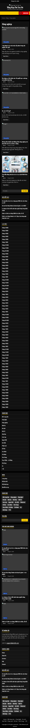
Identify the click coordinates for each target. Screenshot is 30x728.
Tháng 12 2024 (5, 280)
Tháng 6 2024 (5, 297)
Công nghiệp (6, 42)
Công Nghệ (4, 419)
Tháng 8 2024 (5, 291)
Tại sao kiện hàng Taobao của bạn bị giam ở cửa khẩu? (14, 205)
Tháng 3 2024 (5, 306)
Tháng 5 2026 (5, 230)
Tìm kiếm (4, 516)
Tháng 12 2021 (5, 378)
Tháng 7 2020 (5, 390)
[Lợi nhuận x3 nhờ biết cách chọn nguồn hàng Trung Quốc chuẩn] (15, 586)
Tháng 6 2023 (5, 332)
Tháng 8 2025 (5, 256)
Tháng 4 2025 (5, 268)
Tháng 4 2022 (5, 366)
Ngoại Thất (4, 440)
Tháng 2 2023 (5, 343)
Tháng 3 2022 (5, 369)
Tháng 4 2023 (5, 337)
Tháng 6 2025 (5, 262)
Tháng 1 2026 (5, 242)
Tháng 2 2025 (5, 274)
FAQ (3, 661)
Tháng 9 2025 (5, 254)
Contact (4, 664)
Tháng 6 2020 (5, 392)
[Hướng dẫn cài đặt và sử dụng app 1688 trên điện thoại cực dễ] (15, 537)
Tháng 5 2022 (5, 364)
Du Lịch (3, 428)
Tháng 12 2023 (5, 314)
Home (3, 652)
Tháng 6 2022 (5, 361)
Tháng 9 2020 (5, 384)
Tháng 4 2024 (5, 303)
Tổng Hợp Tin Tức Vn (15, 7)
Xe (2, 466)
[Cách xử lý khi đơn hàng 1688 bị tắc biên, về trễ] (15, 611)
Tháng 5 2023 (5, 335)
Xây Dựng (4, 463)
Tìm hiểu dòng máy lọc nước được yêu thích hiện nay (15, 164)
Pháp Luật (4, 446)
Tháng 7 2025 (5, 259)
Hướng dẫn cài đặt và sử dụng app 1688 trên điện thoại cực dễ (15, 549)
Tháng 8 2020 (5, 387)
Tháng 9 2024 (5, 288)
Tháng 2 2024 (5, 309)
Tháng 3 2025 (5, 271)
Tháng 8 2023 (5, 326)
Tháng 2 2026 (5, 239)
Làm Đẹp (4, 437)
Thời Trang (4, 457)
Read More (6, 56)
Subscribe (25, 13)
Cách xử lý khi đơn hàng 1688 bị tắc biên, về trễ (13, 213)
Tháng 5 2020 (5, 395)
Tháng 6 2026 (5, 228)
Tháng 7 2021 (5, 381)
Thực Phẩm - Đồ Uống (8, 507)
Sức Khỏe (4, 451)
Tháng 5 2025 (5, 265)
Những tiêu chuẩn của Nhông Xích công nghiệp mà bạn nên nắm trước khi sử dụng (15, 131)
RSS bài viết (5, 481)
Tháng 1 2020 (5, 407)
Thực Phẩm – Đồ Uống (7, 460)
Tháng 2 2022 (5, 372)
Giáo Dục (4, 434)
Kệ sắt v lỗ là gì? (15, 100)
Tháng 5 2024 (5, 300)
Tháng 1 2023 (5, 346)
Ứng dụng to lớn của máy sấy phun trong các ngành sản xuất (15, 35)
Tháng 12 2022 (5, 349)
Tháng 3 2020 (5, 401)
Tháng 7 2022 (5, 358)
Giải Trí (3, 431)
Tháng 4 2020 (5, 398)
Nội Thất (4, 443)
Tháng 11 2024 (5, 283)
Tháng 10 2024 (5, 285)
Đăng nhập (4, 478)
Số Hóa (3, 448)
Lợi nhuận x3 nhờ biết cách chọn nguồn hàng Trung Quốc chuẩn (13, 598)
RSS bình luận (5, 484)
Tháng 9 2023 (5, 323)
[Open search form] (16, 13)
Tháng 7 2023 (5, 329)
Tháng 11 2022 (5, 352)
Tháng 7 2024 (5, 294)
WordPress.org (5, 487)
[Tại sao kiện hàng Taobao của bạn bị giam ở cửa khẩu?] (15, 562)
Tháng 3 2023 (5, 340)
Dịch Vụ (3, 425)
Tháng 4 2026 (5, 233)
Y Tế (3, 469)
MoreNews (22, 724)
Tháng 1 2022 (5, 375)
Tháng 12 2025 (5, 245)
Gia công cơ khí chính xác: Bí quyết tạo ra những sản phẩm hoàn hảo (15, 67)
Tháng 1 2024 (5, 311)
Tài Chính (4, 454)
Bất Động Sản (5, 417)
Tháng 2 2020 (5, 404)
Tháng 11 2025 (5, 248)
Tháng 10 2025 (5, 251)
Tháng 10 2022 (5, 355)
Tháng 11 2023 (5, 317)
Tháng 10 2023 (5, 320)
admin (4, 49)
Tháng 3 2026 (5, 236)
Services (4, 658)
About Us (4, 655)
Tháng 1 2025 (5, 277)
